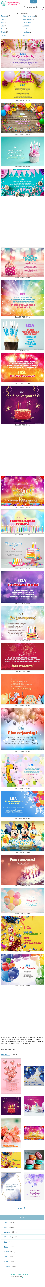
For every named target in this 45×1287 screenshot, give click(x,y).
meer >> (3, 35)
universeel (5, 1054)
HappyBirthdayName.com (19, 1274)
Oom (5, 1256)
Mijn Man (7, 1266)
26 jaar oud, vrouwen (29, 16)
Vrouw (3, 29)
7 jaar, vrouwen (27, 22)
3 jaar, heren (26, 32)
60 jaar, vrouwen (27, 19)
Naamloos (4, 16)
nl (22, 1277)
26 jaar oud (7, 1237)
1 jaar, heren (26, 26)
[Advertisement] (22, 222)
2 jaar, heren (26, 29)
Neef (2, 26)
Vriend (6, 1261)
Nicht (2, 19)
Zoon (2, 22)
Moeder (3, 32)
